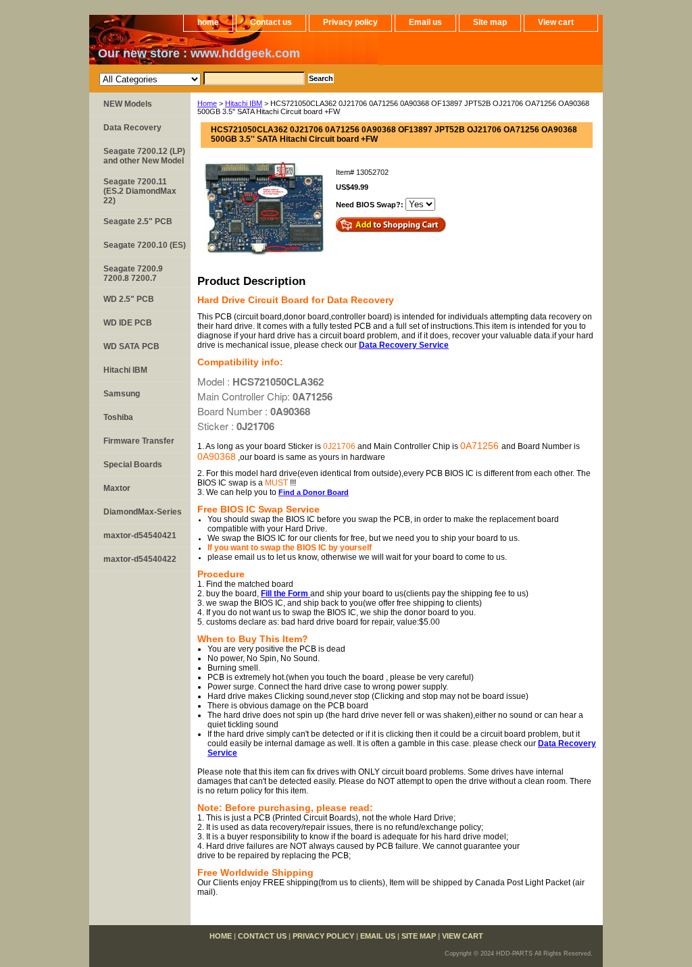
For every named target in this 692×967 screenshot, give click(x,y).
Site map (490, 22)
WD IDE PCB (127, 323)
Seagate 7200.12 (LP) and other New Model (144, 156)
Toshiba (118, 417)
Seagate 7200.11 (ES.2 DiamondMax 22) (139, 191)
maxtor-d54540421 (139, 535)
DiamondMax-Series (142, 512)
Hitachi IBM (243, 103)
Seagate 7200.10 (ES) (144, 245)
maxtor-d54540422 (139, 559)
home (208, 22)
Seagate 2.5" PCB (137, 221)
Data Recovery (132, 127)
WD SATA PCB (131, 346)
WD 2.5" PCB (128, 299)
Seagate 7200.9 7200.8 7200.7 (133, 273)
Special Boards (132, 464)
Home (207, 103)
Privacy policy (350, 22)
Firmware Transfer (138, 441)
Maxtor (116, 488)
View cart (556, 22)
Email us (425, 22)
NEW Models (127, 104)
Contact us (271, 22)
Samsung (121, 393)
